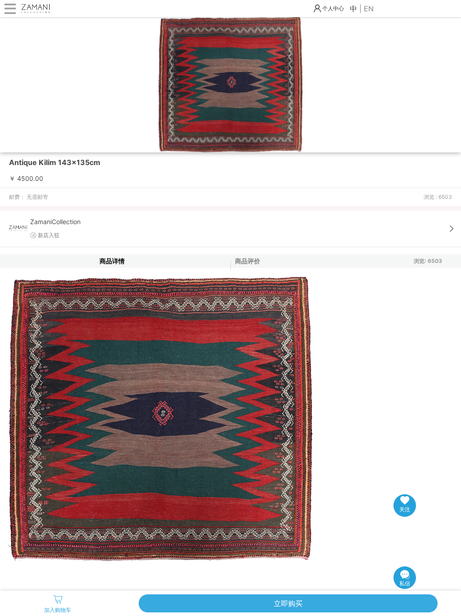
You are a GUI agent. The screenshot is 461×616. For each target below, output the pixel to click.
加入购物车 (57, 610)
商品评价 (247, 261)
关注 (404, 509)
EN (369, 8)
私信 (404, 583)
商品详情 (112, 261)
